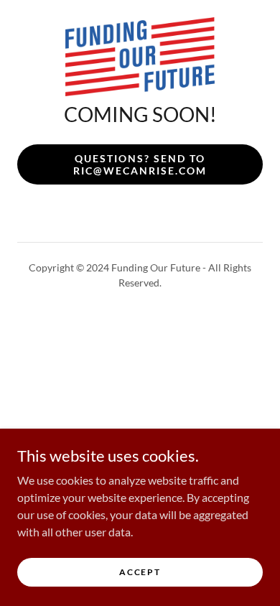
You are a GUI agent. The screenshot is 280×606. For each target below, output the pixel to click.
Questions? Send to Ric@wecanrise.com (140, 164)
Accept (139, 572)
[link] (139, 56)
